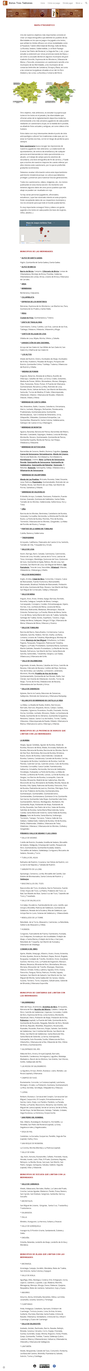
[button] (86, 3)
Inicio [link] (43, 3)
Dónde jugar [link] (68, 3)
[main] (44, 25)
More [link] (78, 3)
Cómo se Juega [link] (54, 3)
